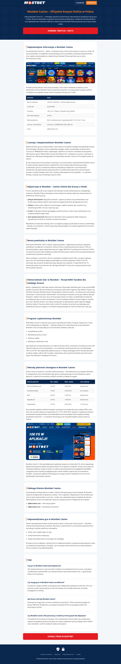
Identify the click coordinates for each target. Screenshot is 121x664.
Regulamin (57, 654)
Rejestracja (91, 3)
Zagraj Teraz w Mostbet (60, 636)
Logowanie (80, 3)
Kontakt (78, 654)
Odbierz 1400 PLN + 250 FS (60, 30)
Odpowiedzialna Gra (68, 654)
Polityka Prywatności (46, 654)
